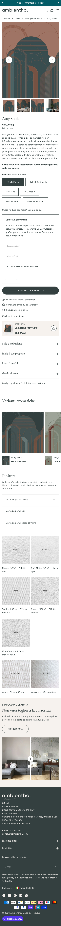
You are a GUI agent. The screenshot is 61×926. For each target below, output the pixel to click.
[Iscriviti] (55, 866)
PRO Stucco (12, 201)
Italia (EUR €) (27, 888)
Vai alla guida (34, 210)
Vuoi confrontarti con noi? (30, 3)
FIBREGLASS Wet (35, 201)
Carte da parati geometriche (28, 18)
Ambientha (15, 913)
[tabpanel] (30, 439)
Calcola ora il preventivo (22, 266)
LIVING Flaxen (13, 182)
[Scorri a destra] (52, 59)
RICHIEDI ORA (15, 729)
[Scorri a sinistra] (9, 59)
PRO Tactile (29, 191)
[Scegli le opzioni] (54, 328)
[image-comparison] (30, 758)
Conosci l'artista (36, 383)
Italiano (6, 888)
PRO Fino (10, 191)
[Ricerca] (46, 10)
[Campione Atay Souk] (8, 328)
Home (7, 18)
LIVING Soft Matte (38, 182)
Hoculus (36, 913)
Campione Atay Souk (26, 327)
